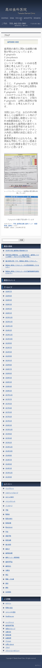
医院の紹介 (8, 518)
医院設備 (8, 523)
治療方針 (8, 632)
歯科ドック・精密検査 (12, 557)
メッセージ (8, 506)
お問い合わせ (9, 644)
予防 (14, 224)
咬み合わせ (8, 527)
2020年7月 (8, 369)
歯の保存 (8, 544)
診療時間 (8, 638)
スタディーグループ (11, 493)
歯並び (7, 549)
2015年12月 (8, 429)
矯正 (6, 575)
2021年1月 (8, 360)
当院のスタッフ (10, 629)
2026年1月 (8, 313)
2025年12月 (8, 317)
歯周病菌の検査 (13, 42)
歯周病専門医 (9, 625)
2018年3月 (8, 391)
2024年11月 (8, 326)
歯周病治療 (20, 224)
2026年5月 (8, 300)
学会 (6, 531)
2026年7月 (8, 291)
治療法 (10, 226)
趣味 (6, 587)
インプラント (9, 488)
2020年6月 (8, 373)
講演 (6, 583)
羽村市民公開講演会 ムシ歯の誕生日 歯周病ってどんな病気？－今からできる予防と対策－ (22, 255)
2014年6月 (8, 464)
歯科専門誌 (8, 562)
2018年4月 (8, 386)
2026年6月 (8, 296)
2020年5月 (8, 378)
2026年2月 (8, 309)
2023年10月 (8, 339)
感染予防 (8, 536)
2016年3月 (8, 425)
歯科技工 (8, 566)
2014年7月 (8, 460)
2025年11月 (8, 321)
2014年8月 (8, 455)
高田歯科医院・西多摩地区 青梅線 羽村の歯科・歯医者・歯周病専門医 (21, 11)
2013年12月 (8, 473)
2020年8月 (8, 365)
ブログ (7, 647)
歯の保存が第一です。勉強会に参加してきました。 (21, 261)
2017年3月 (8, 412)
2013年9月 (8, 477)
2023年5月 (8, 352)
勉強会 (7, 514)
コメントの (10, 612)
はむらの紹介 (9, 497)
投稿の (9, 607)
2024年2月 (8, 330)
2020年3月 (8, 382)
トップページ (9, 622)
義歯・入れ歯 (9, 579)
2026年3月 (8, 304)
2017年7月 (8, 399)
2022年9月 (8, 356)
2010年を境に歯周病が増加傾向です (16, 250)
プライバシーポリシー (12, 650)
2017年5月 (8, 404)
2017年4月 (8, 408)
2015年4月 (8, 438)
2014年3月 (8, 468)
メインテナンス (10, 501)
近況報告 (8, 592)
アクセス (8, 641)
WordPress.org (9, 616)
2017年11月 (8, 395)
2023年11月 (8, 335)
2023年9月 (8, 343)
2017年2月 (8, 416)
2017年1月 (8, 421)
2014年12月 (8, 447)
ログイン (8, 603)
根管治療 (8, 540)
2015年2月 (8, 442)
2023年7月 (8, 347)
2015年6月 (8, 434)
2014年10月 (8, 451)
